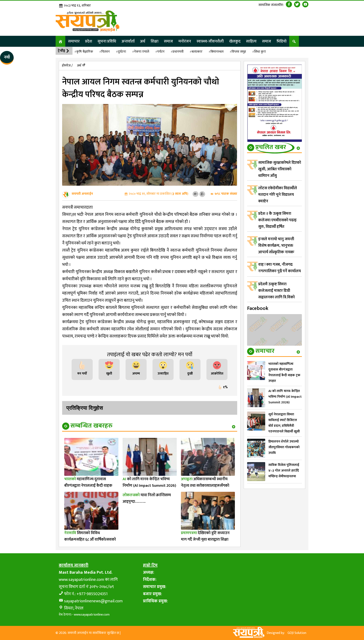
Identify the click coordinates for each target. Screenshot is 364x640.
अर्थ (142, 41)
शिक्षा (154, 41)
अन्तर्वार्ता (128, 41)
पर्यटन (161, 52)
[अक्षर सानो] (195, 194)
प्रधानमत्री (178, 52)
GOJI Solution (297, 633)
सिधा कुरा (260, 52)
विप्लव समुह (239, 52)
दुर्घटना (122, 52)
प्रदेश (88, 41)
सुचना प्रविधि (107, 41)
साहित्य (251, 41)
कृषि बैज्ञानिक (84, 52)
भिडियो (281, 41)
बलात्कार (196, 52)
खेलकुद (235, 41)
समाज (168, 41)
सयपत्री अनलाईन (82, 194)
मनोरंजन (184, 41)
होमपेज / (67, 65)
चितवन (105, 52)
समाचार (74, 41)
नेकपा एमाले (141, 52)
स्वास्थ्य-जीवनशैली (210, 41)
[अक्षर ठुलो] (202, 194)
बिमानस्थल (216, 52)
